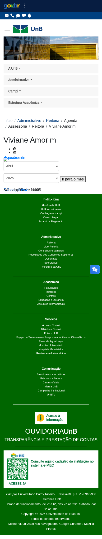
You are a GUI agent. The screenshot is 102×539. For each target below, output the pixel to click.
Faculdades (51, 288)
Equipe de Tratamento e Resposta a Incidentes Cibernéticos (51, 337)
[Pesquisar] (11, 159)
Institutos (51, 292)
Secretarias (51, 263)
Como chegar (51, 217)
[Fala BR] (18, 15)
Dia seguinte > (16, 190)
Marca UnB (51, 386)
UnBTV (51, 394)
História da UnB (51, 205)
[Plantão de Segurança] (29, 15)
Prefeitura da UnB (51, 267)
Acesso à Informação (54, 418)
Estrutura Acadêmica (23, 103)
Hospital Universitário (51, 345)
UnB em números (51, 209)
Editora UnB (51, 333)
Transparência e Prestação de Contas (51, 440)
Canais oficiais (51, 382)
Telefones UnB (51, 499)
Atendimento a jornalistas (51, 374)
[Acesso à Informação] (40, 418)
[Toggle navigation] (25, 5)
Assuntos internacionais (51, 304)
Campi (13, 91)
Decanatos (51, 259)
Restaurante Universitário (51, 353)
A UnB (13, 69)
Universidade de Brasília (63, 514)
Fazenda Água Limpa (51, 341)
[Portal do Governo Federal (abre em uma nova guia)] (12, 6)
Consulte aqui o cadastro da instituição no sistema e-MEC (62, 463)
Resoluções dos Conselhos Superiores (51, 254)
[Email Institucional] (7, 15)
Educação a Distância (51, 300)
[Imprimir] (14, 149)
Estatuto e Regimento (51, 221)
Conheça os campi (51, 213)
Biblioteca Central (51, 329)
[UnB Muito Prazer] (12, 15)
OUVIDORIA (51, 431)
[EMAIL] (14, 152)
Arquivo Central (51, 325)
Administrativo (18, 80)
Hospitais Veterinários (51, 349)
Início (8, 120)
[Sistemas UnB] (24, 15)
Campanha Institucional (51, 390)
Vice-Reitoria (51, 246)
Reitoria (52, 120)
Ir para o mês (73, 179)
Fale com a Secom (51, 378)
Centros (51, 296)
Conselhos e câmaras (51, 250)
